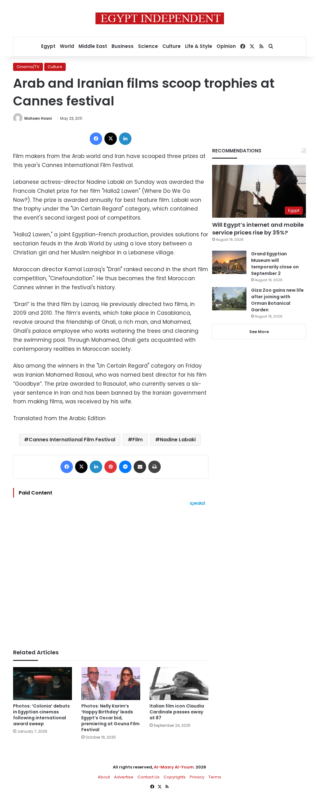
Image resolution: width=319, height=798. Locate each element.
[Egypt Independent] (159, 18)
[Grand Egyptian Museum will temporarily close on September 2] (229, 262)
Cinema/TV (28, 67)
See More (259, 332)
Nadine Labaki (178, 439)
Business (123, 46)
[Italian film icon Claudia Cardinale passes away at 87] (179, 683)
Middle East (93, 46)
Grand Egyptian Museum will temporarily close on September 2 (275, 263)
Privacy (197, 777)
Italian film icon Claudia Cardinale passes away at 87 (177, 712)
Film (137, 439)
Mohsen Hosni (38, 118)
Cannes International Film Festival (72, 439)
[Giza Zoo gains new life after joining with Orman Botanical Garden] (229, 298)
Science (148, 46)
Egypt (48, 46)
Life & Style (198, 46)
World (67, 46)
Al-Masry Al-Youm (174, 767)
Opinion (226, 46)
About (104, 777)
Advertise (123, 777)
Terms (214, 777)
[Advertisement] (110, 574)
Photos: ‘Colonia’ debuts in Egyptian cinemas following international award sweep (41, 715)
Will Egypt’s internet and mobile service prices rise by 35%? (258, 228)
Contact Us (148, 777)
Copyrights (175, 777)
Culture (171, 46)
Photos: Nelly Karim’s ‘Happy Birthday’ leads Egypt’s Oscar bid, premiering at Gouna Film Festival (110, 718)
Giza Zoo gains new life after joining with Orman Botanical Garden (277, 300)
